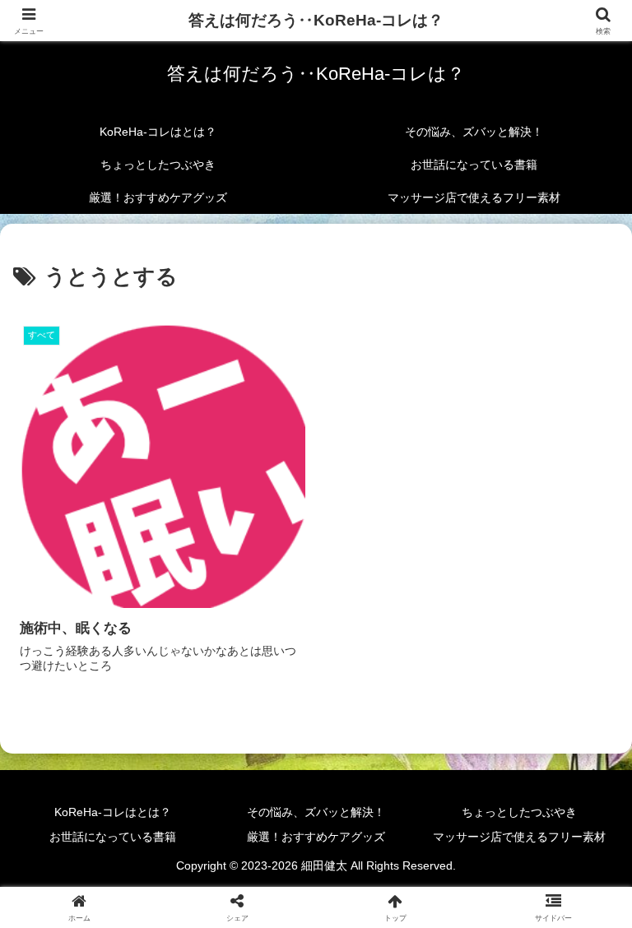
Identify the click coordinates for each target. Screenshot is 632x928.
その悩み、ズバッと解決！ (316, 812)
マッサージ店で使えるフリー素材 (519, 836)
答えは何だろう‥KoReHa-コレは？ (316, 20)
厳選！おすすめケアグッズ (316, 836)
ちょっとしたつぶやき (519, 812)
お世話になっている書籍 (112, 836)
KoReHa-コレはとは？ (112, 812)
